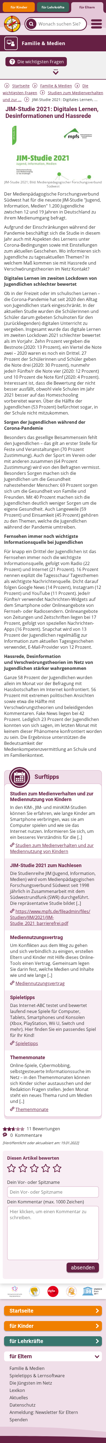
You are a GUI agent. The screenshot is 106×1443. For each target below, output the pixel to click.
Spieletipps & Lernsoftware (37, 1376)
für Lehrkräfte (53, 7)
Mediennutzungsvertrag (40, 983)
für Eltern (87, 7)
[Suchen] (31, 24)
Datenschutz (22, 1405)
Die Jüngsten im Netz (31, 1383)
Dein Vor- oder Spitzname (33, 1182)
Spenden (19, 1420)
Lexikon (17, 1390)
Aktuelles (19, 1398)
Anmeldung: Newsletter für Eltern (44, 1412)
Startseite (21, 86)
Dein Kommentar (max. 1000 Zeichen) (45, 1202)
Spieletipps (26, 1043)
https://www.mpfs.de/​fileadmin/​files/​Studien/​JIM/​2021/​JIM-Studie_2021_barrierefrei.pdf (50, 917)
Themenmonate (31, 1109)
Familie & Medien (56, 86)
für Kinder (19, 7)
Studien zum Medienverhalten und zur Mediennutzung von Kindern (52, 848)
